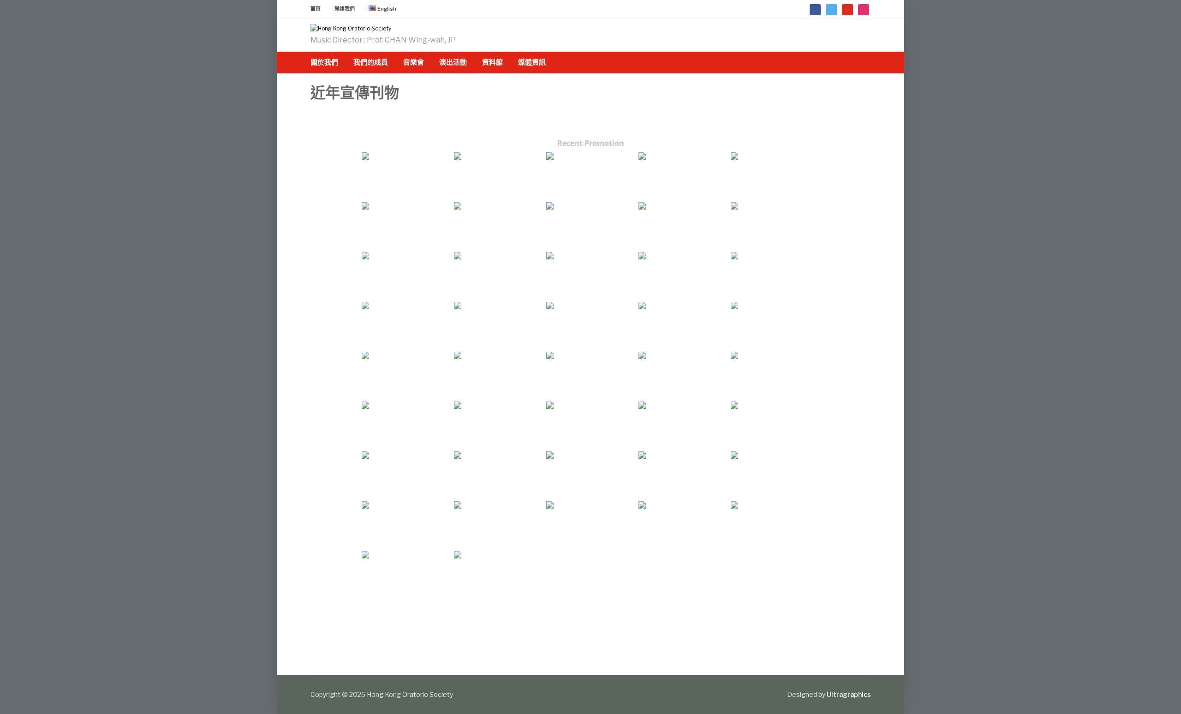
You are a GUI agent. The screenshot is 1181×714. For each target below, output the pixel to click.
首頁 (315, 9)
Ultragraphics (849, 694)
